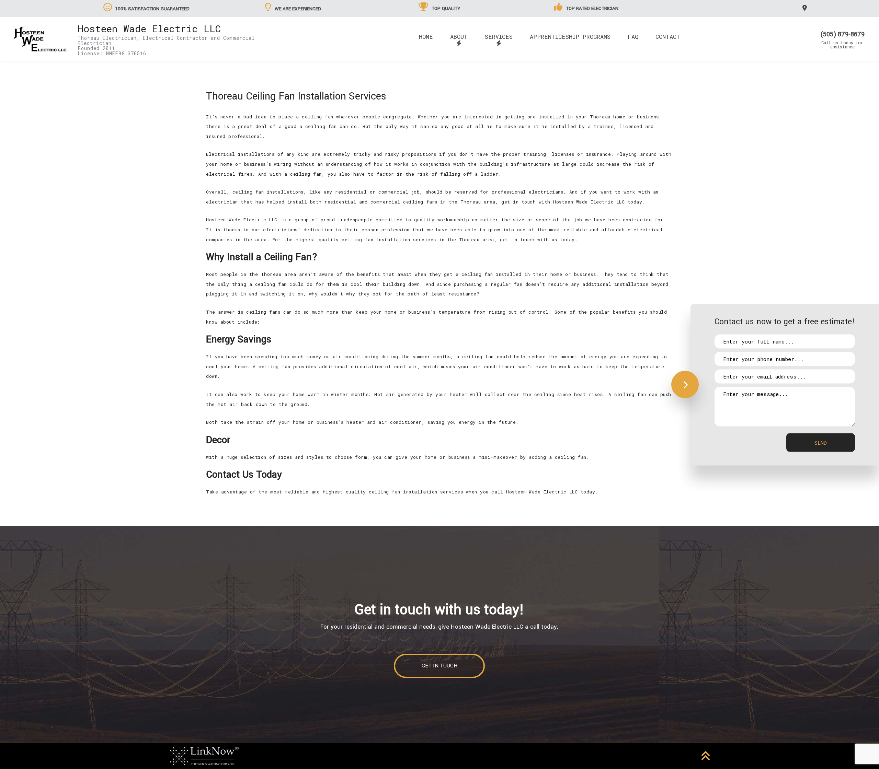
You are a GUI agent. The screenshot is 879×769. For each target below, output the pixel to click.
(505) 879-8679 (842, 34)
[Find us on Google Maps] (805, 7)
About (459, 36)
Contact (667, 36)
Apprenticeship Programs (570, 36)
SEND (820, 442)
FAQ (633, 36)
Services (499, 36)
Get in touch (439, 665)
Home (426, 36)
